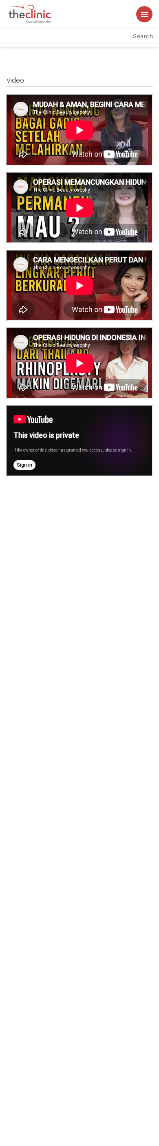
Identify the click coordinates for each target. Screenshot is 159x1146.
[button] (144, 14)
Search (143, 36)
